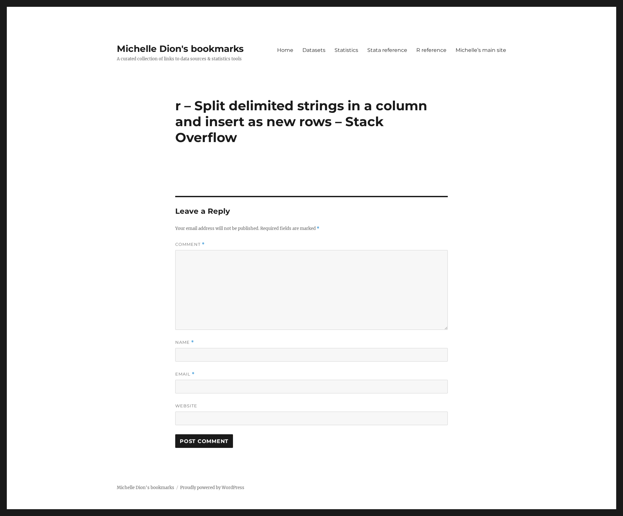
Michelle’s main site (481, 50)
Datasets (313, 50)
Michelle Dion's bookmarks (180, 48)
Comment (190, 244)
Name (184, 342)
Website (186, 405)
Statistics (346, 50)
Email (185, 374)
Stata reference (387, 50)
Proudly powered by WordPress (212, 487)
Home (285, 50)
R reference (431, 50)
